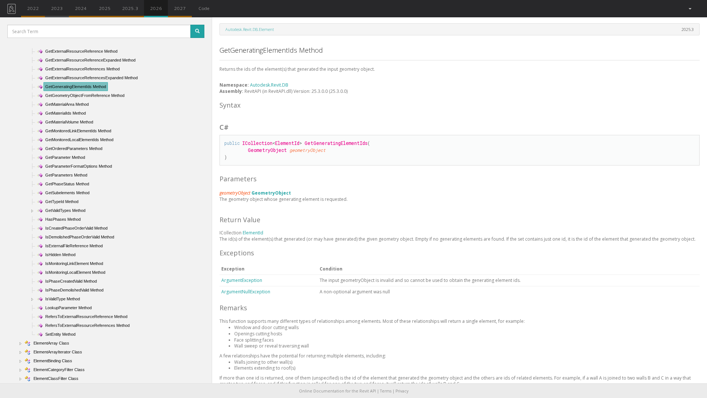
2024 (81, 8)
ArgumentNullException (245, 292)
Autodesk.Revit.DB (269, 85)
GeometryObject (271, 193)
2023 (57, 8)
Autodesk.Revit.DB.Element (249, 29)
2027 (180, 8)
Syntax (229, 105)
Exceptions (236, 252)
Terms (385, 391)
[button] (689, 8)
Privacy (401, 391)
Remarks (233, 307)
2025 (105, 8)
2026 (156, 8)
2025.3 (130, 8)
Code (204, 8)
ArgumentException (241, 280)
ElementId (253, 233)
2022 (33, 8)
